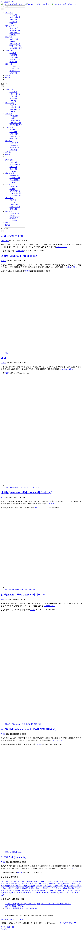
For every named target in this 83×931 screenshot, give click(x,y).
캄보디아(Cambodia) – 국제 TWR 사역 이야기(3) (23, 724)
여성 (17, 890)
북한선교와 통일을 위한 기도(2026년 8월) (21, 908)
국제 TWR (65, 881)
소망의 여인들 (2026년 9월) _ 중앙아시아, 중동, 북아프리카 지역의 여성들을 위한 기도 (38, 904)
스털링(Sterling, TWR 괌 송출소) (19, 255)
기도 (4, 883)
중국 (66, 890)
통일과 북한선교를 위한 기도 (24, 893)
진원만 (73, 890)
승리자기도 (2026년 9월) (14, 906)
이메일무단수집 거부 (68, 923)
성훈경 (29, 888)
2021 (4, 881)
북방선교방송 (28, 886)
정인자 (50, 890)
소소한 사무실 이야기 (57, 888)
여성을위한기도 (29, 890)
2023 (18, 881)
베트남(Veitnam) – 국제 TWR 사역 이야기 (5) (21, 487)
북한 (39, 886)
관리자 (3, 261)
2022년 (11, 881)
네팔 (7, 353)
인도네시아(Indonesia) (13, 852)
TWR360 (21, 919)
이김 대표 (41, 890)
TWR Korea (33, 881)
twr (25, 881)
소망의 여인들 (41, 888)
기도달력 (14, 883)
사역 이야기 (72, 886)
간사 (42, 881)
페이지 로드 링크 (7, 927)
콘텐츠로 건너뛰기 (8, 2)
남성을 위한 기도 (40, 883)
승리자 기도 (74, 888)
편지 (50, 893)
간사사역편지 (53, 881)
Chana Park (5, 241)
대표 (66, 883)
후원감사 (64, 893)
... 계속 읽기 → (61, 247)
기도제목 (25, 883)
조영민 (58, 890)
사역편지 (19, 888)
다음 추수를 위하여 (12, 236)
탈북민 (7, 893)
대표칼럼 (74, 883)
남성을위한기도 (55, 883)
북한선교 (48, 886)
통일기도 (41, 893)
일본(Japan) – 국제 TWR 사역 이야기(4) (20, 589)
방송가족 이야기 (14, 886)
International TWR (7, 919)
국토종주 (76, 881)
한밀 (56, 893)
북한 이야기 (59, 886)
